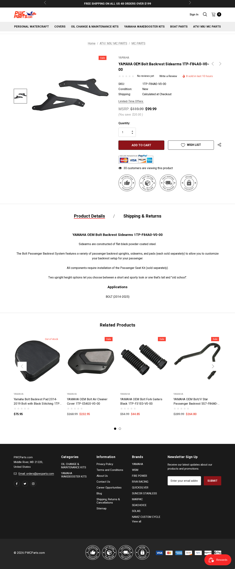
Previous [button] (22, 366)
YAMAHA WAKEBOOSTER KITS (74, 475)
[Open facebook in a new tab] (17, 484)
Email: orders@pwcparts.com (36, 473)
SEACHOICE (139, 505)
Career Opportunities (109, 487)
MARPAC (137, 499)
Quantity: (124, 123)
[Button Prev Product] (214, 63)
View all (136, 521)
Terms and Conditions (110, 470)
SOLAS (136, 511)
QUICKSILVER (140, 487)
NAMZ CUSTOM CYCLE (146, 517)
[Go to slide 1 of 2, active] (115, 429)
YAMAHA (137, 464)
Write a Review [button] (168, 76)
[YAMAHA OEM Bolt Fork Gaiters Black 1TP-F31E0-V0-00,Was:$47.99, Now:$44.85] (144, 361)
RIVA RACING (140, 481)
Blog (99, 493)
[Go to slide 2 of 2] (120, 429)
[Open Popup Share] (219, 145)
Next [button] (213, 366)
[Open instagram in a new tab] (33, 484)
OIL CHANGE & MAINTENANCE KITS (73, 465)
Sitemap (101, 508)
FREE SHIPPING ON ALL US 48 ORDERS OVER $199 (117, 3)
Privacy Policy (105, 464)
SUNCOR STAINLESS (144, 493)
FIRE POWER (139, 475)
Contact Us (103, 481)
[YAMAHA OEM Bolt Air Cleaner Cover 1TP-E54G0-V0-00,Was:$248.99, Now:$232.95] (91, 361)
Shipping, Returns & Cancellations (108, 501)
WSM (135, 470)
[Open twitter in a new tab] (25, 484)
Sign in (194, 14)
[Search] (205, 14)
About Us (102, 475)
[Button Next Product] (218, 63)
